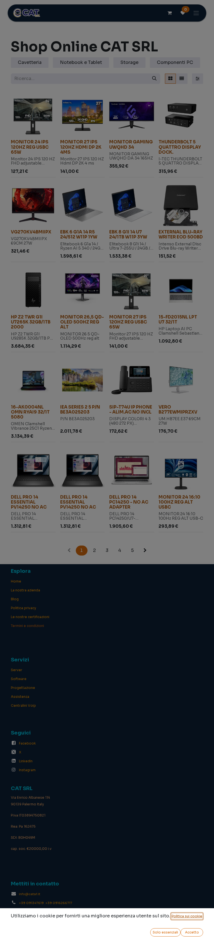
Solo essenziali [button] (165, 932)
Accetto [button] (192, 932)
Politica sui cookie (187, 916)
